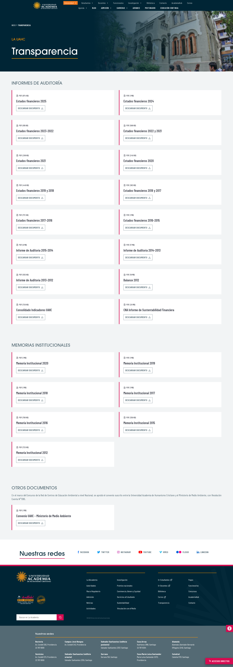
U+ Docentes (162, 585)
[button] (229, 628)
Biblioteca (151, 3)
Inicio (14, 25)
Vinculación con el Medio (126, 608)
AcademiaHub (177, 3)
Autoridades (91, 585)
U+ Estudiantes (163, 580)
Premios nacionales (124, 585)
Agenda (81, 8)
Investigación (133, 3)
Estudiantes (85, 3)
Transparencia (163, 602)
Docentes (102, 3)
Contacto (163, 3)
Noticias (90, 602)
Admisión (105, 8)
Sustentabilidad (123, 602)
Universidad (69, 3)
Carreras (121, 8)
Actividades (91, 608)
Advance (136, 8)
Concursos (193, 591)
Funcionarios (118, 3)
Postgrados (150, 8)
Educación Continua (169, 8)
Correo (189, 3)
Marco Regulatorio (93, 591)
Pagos (191, 580)
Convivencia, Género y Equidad (128, 591)
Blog (94, 8)
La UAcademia (92, 580)
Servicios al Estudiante (126, 597)
